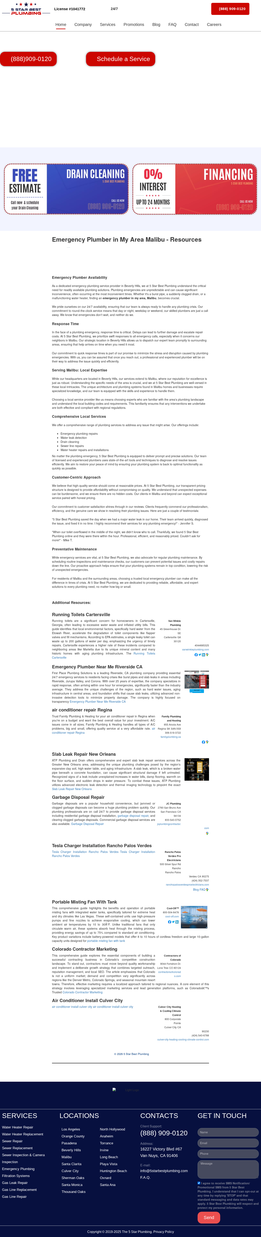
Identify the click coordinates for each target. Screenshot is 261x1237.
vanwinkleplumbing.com (195, 649)
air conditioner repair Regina (82, 710)
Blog (156, 24)
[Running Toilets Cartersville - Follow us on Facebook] (196, 654)
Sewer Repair (12, 1141)
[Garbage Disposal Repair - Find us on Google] (207, 833)
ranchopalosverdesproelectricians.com (187, 884)
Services (107, 24)
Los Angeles (71, 1129)
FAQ (172, 24)
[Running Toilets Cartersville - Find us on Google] (207, 654)
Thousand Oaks (74, 1192)
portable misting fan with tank (106, 941)
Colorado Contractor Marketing (84, 949)
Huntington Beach (113, 1171)
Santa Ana (107, 1185)
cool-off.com (172, 916)
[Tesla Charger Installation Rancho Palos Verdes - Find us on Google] (207, 889)
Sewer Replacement (17, 1148)
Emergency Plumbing (18, 1169)
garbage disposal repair (133, 816)
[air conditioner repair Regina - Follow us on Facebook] (203, 742)
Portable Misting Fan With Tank (84, 902)
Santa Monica (72, 1185)
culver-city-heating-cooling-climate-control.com (183, 1039)
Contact (192, 24)
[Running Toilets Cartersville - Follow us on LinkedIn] (203, 654)
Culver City (70, 1171)
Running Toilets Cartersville (81, 614)
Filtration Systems (16, 1176)
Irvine (104, 1150)
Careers (214, 24)
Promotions (134, 24)
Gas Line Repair (14, 1197)
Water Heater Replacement (22, 1134)
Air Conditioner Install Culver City (87, 1000)
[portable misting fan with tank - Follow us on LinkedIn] (177, 921)
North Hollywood (112, 1129)
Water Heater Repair (17, 1127)
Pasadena (69, 1143)
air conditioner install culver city (72, 1007)
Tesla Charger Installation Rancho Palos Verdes (102, 845)
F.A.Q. (145, 1177)
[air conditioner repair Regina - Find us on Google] (207, 742)
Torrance (106, 1143)
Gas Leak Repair (15, 1183)
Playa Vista (108, 1164)
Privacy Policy (163, 1232)
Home (60, 24)
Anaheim (106, 1136)
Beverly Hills (71, 1150)
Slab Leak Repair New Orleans (84, 754)
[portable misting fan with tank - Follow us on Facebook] (169, 921)
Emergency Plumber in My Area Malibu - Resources (127, 239)
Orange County (73, 1136)
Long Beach (109, 1157)
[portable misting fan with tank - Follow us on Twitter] (173, 921)
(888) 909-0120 (164, 1133)
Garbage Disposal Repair (78, 797)
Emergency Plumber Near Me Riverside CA (97, 667)
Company (83, 24)
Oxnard (105, 1178)
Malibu (67, 1157)
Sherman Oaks (73, 1178)
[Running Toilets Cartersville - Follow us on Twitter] (200, 654)
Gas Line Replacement (19, 1190)
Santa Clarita (71, 1164)
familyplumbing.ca (171, 736)
